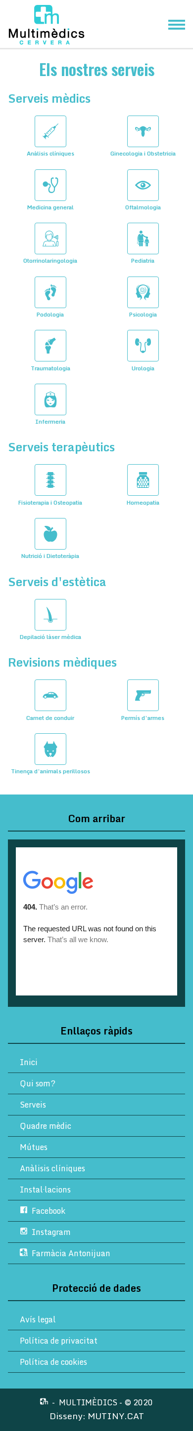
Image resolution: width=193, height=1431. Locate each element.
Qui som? (37, 1083)
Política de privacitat (58, 1340)
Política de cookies (53, 1361)
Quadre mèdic (45, 1125)
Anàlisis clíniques (52, 1168)
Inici (29, 1062)
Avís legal (38, 1319)
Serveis (33, 1104)
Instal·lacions (45, 1189)
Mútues (34, 1147)
